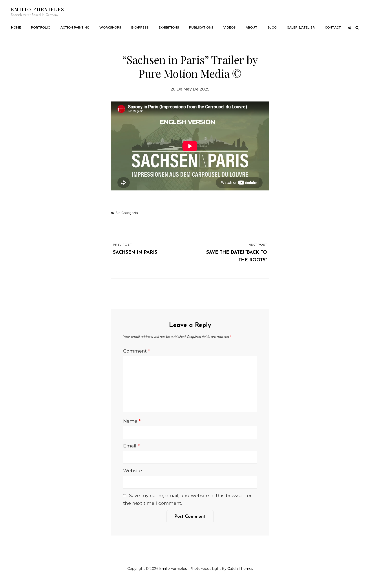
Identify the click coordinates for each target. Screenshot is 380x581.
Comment (136, 351)
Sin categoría (127, 213)
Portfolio (40, 27)
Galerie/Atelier (301, 27)
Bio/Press (139, 27)
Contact (333, 27)
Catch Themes (240, 569)
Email (131, 446)
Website (132, 470)
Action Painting (74, 27)
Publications (201, 27)
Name (132, 421)
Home (16, 27)
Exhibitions (169, 27)
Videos (229, 27)
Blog (272, 27)
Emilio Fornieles (37, 9)
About (251, 27)
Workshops (110, 27)
